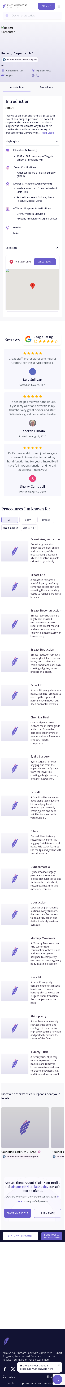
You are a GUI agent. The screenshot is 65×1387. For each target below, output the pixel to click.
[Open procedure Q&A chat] (57, 1379)
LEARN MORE (47, 1213)
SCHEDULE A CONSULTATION (52, 1236)
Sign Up (46, 6)
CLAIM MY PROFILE (17, 1213)
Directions (45, 261)
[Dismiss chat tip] (59, 1365)
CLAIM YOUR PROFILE (20, 1236)
